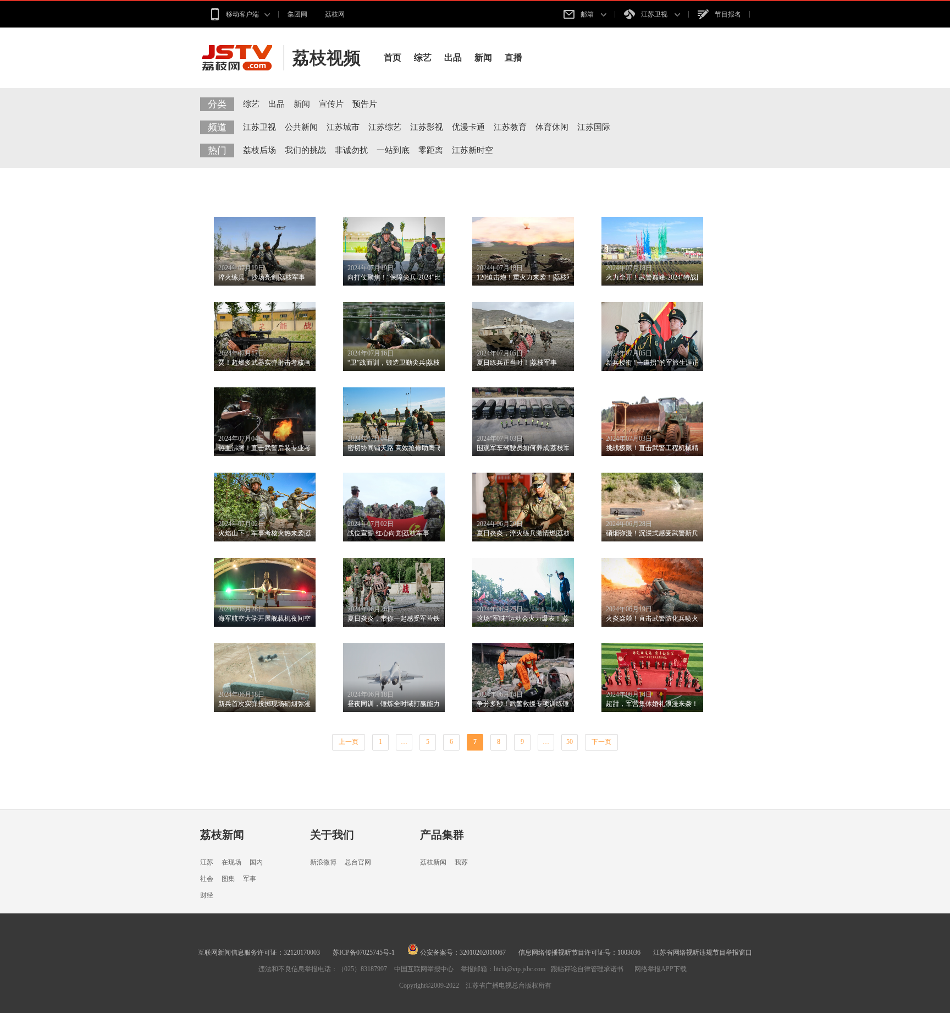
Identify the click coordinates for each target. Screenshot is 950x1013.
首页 (392, 57)
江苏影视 (426, 127)
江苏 (206, 862)
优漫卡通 (468, 127)
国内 (256, 862)
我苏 (461, 862)
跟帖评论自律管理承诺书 (587, 969)
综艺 (423, 57)
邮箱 (588, 14)
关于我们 (332, 835)
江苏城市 (343, 127)
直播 (513, 57)
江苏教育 (510, 127)
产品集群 (442, 835)
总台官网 (358, 862)
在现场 (231, 862)
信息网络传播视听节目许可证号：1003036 (579, 952)
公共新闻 (301, 127)
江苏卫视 (655, 14)
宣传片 (331, 104)
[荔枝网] (242, 57)
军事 (249, 879)
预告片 (364, 104)
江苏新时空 (472, 150)
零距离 (430, 150)
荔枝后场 (259, 150)
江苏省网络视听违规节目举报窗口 (702, 952)
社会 (206, 879)
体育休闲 (551, 127)
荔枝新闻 (222, 835)
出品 (453, 57)
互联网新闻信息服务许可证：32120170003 (259, 952)
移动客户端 (242, 14)
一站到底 (393, 150)
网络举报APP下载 (660, 969)
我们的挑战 (305, 150)
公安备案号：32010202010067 (462, 952)
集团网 (297, 14)
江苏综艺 (384, 127)
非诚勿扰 (351, 150)
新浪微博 (323, 862)
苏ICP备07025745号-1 (364, 952)
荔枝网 (335, 14)
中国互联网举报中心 (424, 969)
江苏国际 (593, 127)
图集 (228, 879)
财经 (206, 895)
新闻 (483, 57)
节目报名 (728, 14)
